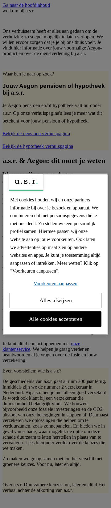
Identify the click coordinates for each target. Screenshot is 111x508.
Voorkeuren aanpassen (55, 283)
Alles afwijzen (55, 300)
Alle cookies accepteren (55, 319)
